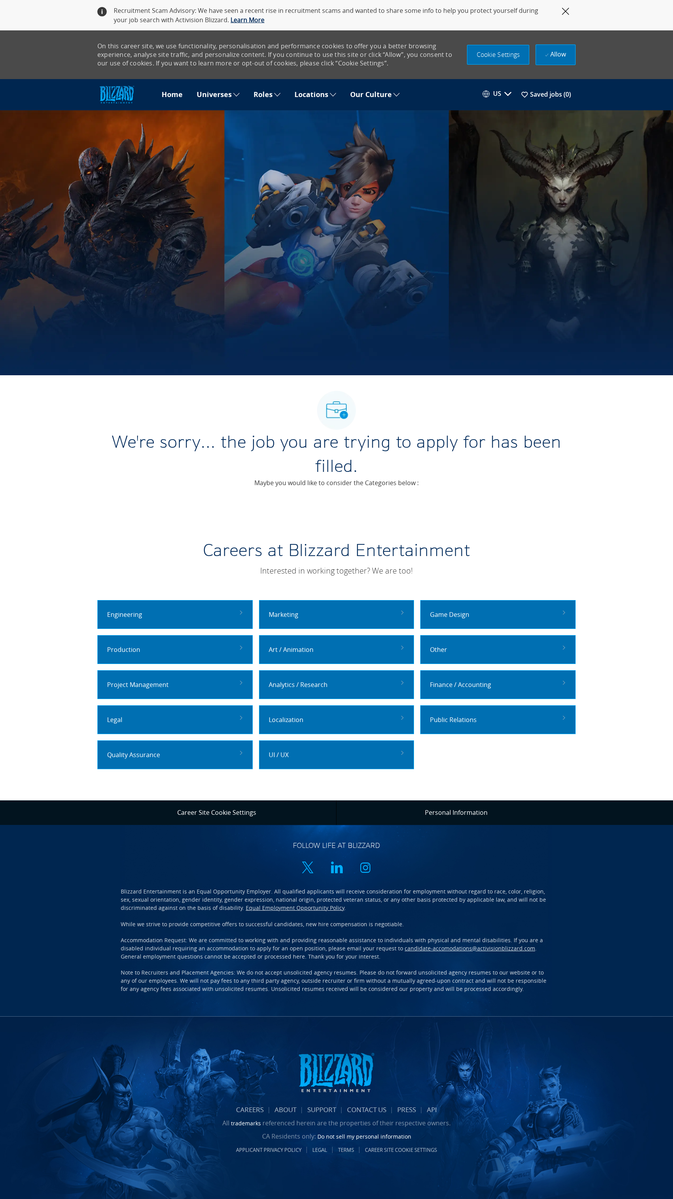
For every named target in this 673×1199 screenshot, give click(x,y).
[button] (498, 55)
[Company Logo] (126, 94)
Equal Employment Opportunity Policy (295, 907)
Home (172, 94)
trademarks (246, 1123)
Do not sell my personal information (364, 1136)
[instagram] (365, 868)
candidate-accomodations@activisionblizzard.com (470, 948)
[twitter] (308, 868)
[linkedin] (336, 868)
